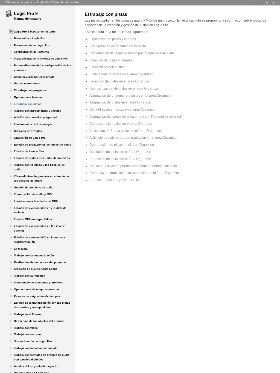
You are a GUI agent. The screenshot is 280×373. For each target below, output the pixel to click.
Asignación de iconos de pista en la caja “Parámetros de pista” (135, 117)
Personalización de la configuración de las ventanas (42, 68)
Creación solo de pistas (106, 67)
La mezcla (21, 248)
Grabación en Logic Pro (30, 137)
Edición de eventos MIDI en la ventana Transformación (39, 240)
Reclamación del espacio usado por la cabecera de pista (131, 53)
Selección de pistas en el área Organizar (119, 81)
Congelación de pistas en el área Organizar (121, 145)
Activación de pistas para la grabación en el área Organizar (133, 138)
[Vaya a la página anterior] (267, 2)
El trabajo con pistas (28, 103)
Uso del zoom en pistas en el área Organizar (122, 109)
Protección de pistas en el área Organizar (120, 159)
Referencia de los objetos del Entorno (39, 320)
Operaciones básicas (28, 97)
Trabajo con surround (28, 334)
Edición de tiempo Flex (29, 151)
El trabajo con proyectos (30, 90)
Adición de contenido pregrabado (36, 117)
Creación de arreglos (28, 130)
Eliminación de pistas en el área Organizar (121, 74)
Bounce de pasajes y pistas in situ (114, 180)
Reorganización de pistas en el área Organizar (124, 88)
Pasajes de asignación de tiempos (37, 296)
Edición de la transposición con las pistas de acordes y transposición (42, 305)
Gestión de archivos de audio (33, 187)
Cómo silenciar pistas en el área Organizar (121, 124)
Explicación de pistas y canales (112, 39)
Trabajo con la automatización (34, 255)
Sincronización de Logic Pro (33, 341)
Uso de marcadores (27, 83)
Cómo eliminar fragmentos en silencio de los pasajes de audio (41, 178)
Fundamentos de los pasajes (33, 124)
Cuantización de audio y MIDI (33, 194)
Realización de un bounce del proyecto (40, 262)
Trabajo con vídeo (26, 327)
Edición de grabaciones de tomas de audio (42, 144)
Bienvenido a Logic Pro (29, 38)
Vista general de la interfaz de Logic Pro (41, 58)
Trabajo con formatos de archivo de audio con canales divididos (41, 357)
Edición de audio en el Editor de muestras (42, 157)
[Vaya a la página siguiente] (273, 2)
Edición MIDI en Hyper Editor (33, 219)
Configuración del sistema (31, 51)
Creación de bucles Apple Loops (35, 268)
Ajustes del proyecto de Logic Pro (36, 366)
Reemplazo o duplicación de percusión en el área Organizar (134, 173)
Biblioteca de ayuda (18, 2)
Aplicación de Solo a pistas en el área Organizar (125, 131)
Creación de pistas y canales (110, 60)
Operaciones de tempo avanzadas (37, 289)
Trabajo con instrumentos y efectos (37, 110)
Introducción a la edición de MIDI (36, 201)
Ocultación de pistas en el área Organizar (120, 152)
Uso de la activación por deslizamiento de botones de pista (133, 166)
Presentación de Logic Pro (31, 45)
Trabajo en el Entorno (28, 314)
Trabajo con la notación (29, 275)
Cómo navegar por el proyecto (34, 76)
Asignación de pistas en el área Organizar (120, 102)
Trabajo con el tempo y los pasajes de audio (39, 167)
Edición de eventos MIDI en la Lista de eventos (39, 228)
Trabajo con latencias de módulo (35, 348)
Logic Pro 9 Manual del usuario (58, 2)
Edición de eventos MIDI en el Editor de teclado (40, 210)
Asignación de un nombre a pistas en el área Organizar (130, 95)
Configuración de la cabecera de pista (117, 46)
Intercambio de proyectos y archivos (38, 282)
